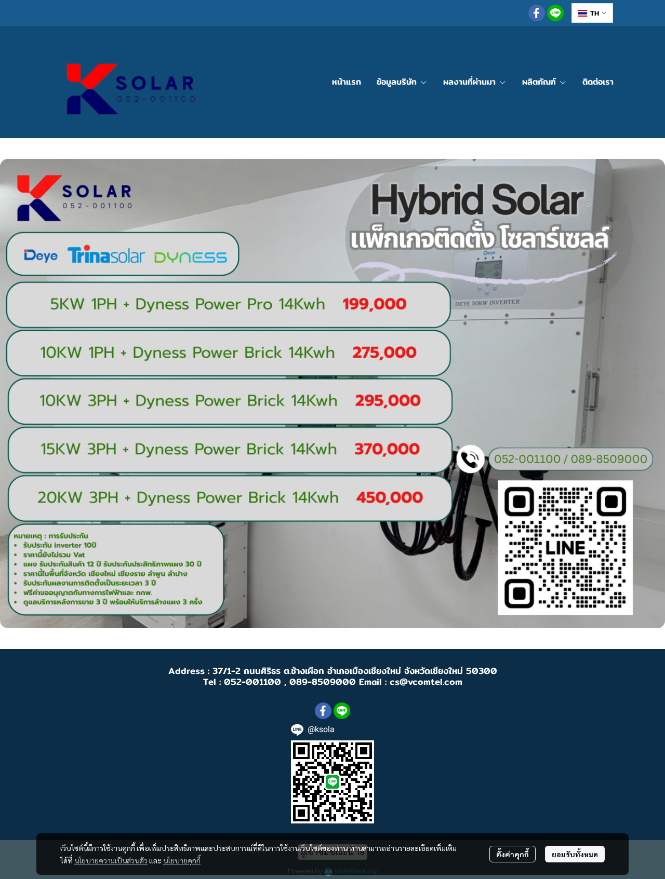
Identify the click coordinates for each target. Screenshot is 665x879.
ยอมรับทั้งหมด (575, 854)
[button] (592, 13)
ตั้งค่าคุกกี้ (512, 854)
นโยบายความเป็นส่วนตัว (111, 860)
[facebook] (536, 13)
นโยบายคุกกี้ (182, 860)
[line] (555, 13)
